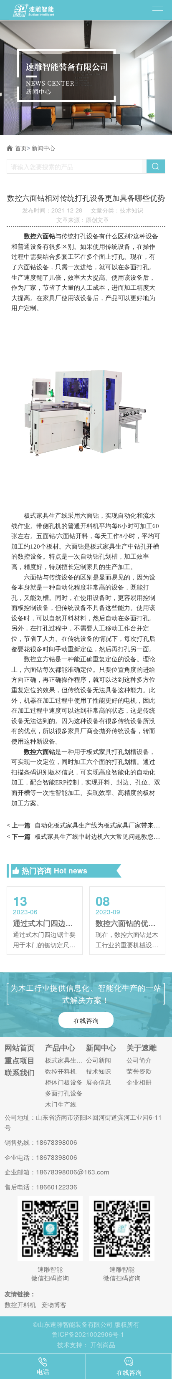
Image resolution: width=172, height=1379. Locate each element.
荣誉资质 (139, 1071)
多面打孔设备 (64, 1093)
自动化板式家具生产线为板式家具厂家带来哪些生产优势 (86, 825)
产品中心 (60, 1047)
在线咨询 (86, 1020)
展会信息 (98, 1082)
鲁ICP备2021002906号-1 (88, 1334)
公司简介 (139, 1060)
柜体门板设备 (64, 1082)
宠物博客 (53, 1304)
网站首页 (20, 1047)
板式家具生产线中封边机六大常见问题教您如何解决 (86, 836)
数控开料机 (60, 1071)
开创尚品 (102, 1344)
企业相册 (139, 1082)
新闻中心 (43, 148)
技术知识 (98, 1071)
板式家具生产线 (65, 1060)
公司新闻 (98, 1060)
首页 (22, 148)
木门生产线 (60, 1104)
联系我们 (20, 1072)
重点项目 (20, 1060)
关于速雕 (141, 1047)
